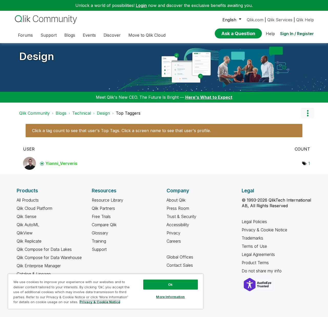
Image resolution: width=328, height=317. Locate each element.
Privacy (173, 232)
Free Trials (101, 216)
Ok (170, 284)
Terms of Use (254, 246)
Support (99, 249)
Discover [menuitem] (112, 35)
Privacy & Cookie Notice (264, 229)
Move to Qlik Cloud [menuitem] (147, 35)
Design (36, 56)
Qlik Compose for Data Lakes (44, 249)
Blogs (61, 113)
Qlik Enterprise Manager (39, 265)
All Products (28, 200)
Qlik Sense (26, 216)
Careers (174, 241)
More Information (170, 297)
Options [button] (307, 113)
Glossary (100, 232)
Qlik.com (255, 19)
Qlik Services (279, 19)
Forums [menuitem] (25, 35)
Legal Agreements (258, 254)
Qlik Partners (103, 208)
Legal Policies (254, 221)
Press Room (178, 208)
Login (141, 5)
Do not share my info (262, 270)
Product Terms (255, 262)
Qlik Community (34, 113)
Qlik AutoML (28, 224)
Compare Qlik (104, 224)
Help (270, 33)
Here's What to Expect (208, 97)
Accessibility (178, 224)
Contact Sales (180, 265)
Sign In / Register (297, 33)
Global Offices (180, 257)
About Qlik (176, 200)
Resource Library (107, 200)
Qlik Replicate (29, 241)
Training (99, 241)
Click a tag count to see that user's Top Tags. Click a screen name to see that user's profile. (121, 130)
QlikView (25, 232)
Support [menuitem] (48, 35)
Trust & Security (181, 216)
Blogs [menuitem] (69, 35)
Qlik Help (305, 19)
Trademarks (252, 238)
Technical (81, 113)
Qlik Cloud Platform (34, 208)
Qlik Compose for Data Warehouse (49, 257)
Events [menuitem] (89, 35)
